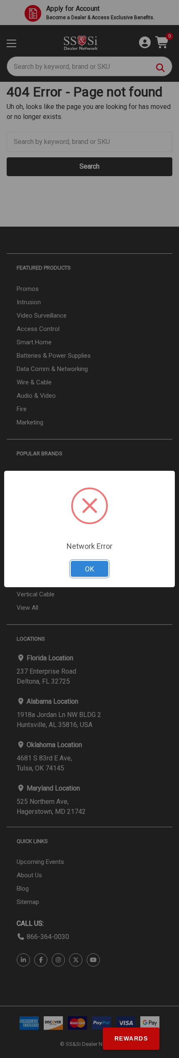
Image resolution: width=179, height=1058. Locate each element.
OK (89, 569)
